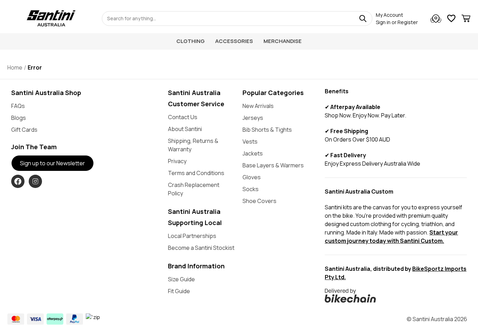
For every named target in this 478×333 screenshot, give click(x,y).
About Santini (185, 129)
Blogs (18, 118)
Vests (250, 141)
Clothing (190, 41)
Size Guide (181, 279)
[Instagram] (35, 181)
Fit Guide (179, 291)
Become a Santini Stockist (201, 248)
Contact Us (182, 117)
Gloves (251, 177)
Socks (250, 189)
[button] (396, 296)
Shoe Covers (259, 201)
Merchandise (282, 41)
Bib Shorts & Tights (267, 129)
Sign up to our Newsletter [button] (52, 163)
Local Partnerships (192, 236)
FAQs (18, 106)
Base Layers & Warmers (273, 165)
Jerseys (252, 118)
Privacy (177, 161)
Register (408, 22)
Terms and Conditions (196, 173)
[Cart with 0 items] (466, 19)
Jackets (252, 153)
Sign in (383, 22)
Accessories (234, 41)
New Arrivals (258, 106)
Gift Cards (24, 129)
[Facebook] (17, 181)
